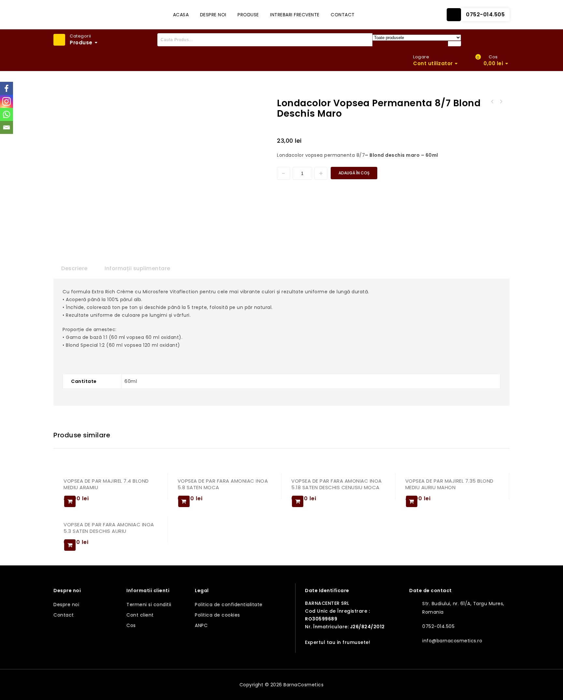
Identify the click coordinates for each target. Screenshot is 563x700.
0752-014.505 (485, 14)
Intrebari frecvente (295, 14)
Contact (343, 14)
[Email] (6, 127)
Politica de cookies (217, 615)
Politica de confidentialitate (229, 604)
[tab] (74, 268)
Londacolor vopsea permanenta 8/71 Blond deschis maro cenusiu (492, 101)
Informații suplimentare (137, 268)
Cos (131, 625)
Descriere (74, 268)
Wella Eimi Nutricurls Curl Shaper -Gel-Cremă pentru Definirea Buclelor (500, 101)
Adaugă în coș (354, 173)
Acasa (181, 14)
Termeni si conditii (148, 604)
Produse (248, 14)
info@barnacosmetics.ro (452, 640)
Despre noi (213, 14)
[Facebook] (6, 88)
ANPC (201, 625)
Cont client (140, 615)
